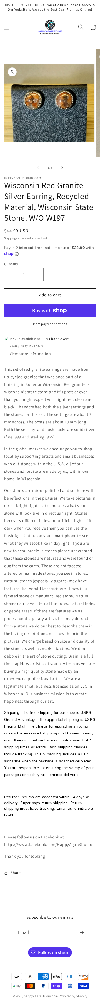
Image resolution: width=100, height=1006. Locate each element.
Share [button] (16, 872)
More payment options (50, 324)
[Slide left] (38, 167)
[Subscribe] (82, 932)
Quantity (11, 263)
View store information (30, 353)
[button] (7, 27)
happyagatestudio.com (41, 996)
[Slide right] (62, 167)
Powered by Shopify (73, 996)
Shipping (10, 238)
